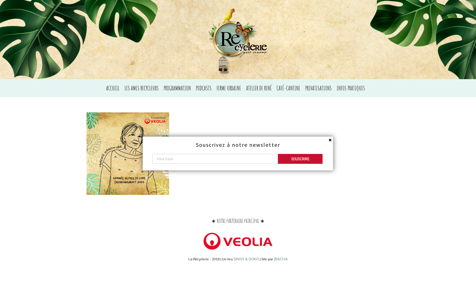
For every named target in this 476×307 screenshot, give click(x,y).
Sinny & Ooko (246, 259)
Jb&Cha (281, 259)
